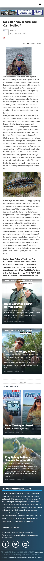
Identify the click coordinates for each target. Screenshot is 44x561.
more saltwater (25, 333)
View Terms (12, 557)
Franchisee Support (35, 557)
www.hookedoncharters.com (26, 276)
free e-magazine (17, 521)
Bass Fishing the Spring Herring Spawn (18, 305)
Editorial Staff (8, 321)
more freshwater (26, 283)
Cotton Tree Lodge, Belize (19, 351)
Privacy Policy (22, 557)
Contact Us (39, 552)
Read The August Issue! (19, 425)
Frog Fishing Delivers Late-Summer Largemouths (21, 459)
